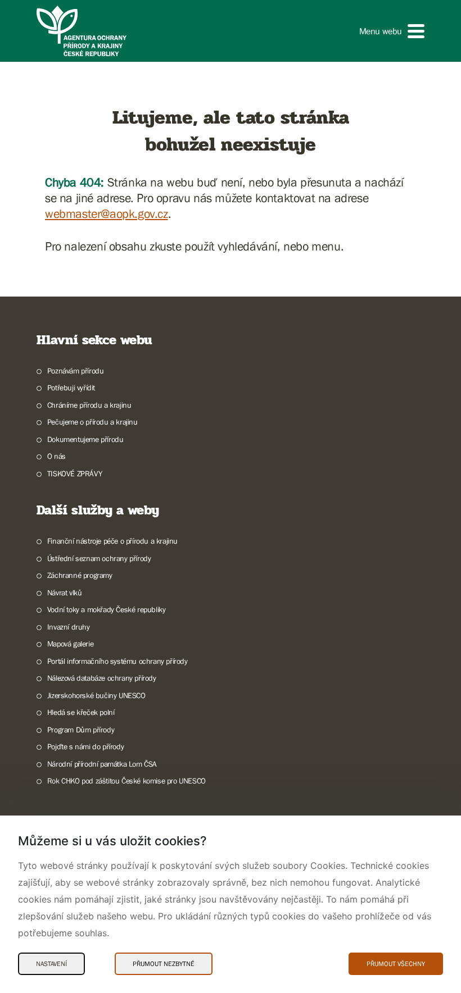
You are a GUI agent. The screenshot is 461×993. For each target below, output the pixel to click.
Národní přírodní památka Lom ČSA (102, 763)
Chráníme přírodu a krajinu (89, 404)
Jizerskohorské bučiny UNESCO (96, 695)
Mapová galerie (70, 643)
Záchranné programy (79, 575)
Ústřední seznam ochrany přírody (99, 558)
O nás (56, 456)
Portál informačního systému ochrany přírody (117, 661)
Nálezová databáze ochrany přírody (101, 677)
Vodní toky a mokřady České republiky (106, 609)
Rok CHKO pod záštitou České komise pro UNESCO (126, 780)
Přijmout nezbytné (164, 964)
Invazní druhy (68, 626)
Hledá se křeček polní (80, 712)
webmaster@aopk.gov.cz (106, 214)
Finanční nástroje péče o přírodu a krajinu (112, 540)
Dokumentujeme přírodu (85, 439)
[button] (391, 31)
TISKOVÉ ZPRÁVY (74, 473)
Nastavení (51, 964)
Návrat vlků (64, 592)
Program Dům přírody (80, 729)
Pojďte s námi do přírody (85, 746)
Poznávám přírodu (75, 370)
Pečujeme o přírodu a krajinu (92, 421)
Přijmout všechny (396, 964)
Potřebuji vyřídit (71, 387)
